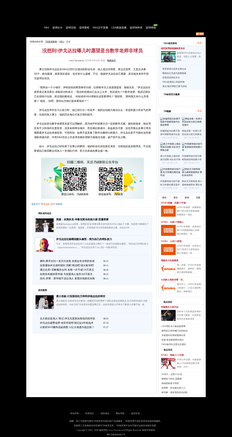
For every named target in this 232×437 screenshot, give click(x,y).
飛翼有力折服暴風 (169, 260)
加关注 (175, 101)
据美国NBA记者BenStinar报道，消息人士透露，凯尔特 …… (189, 56)
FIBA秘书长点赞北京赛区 (173, 344)
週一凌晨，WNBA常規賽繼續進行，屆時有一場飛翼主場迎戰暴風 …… (189, 269)
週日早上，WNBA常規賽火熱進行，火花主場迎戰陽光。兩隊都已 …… (189, 288)
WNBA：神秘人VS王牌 (172, 355)
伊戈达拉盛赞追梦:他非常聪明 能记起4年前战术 (66, 323)
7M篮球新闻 (51, 41)
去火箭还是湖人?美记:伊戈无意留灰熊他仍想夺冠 (67, 318)
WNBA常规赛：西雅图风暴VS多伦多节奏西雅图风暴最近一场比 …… (189, 211)
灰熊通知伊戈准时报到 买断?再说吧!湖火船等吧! (67, 265)
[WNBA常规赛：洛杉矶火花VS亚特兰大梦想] (168, 249)
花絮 (198, 197)
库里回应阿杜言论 (171, 77)
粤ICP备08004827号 (116, 434)
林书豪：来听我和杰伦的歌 (174, 392)
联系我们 (89, 413)
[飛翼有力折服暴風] (168, 268)
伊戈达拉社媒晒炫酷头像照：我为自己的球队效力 (84, 239)
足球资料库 (125, 2)
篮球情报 (151, 27)
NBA (46, 27)
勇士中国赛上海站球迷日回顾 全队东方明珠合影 (170, 159)
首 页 (37, 27)
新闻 (187, 197)
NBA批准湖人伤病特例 (173, 82)
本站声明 (74, 413)
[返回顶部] (228, 416)
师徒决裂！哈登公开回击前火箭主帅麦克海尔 (192, 134)
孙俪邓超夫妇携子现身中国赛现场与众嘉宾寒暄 (170, 134)
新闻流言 (73, 34)
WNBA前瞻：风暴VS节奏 (173, 203)
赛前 (164, 197)
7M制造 (37, 34)
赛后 (175, 197)
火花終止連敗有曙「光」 (173, 279)
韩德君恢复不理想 (170, 383)
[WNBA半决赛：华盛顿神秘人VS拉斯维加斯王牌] (168, 363)
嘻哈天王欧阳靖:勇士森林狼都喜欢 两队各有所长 (192, 184)
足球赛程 (65, 2)
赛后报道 (61, 34)
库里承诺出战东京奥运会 (174, 69)
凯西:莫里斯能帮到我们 (172, 340)
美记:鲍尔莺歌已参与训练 (174, 86)
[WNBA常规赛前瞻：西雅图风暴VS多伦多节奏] (168, 211)
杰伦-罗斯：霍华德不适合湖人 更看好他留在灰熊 (67, 278)
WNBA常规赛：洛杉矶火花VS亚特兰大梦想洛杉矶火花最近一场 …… (189, 249)
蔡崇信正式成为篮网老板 (174, 73)
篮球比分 (57, 27)
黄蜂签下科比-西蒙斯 (171, 379)
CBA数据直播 (119, 27)
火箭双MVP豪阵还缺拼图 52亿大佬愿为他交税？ (67, 327)
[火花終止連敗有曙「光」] (168, 288)
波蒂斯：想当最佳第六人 (173, 388)
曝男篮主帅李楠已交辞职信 (174, 331)
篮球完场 (71, 27)
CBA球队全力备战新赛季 (173, 326)
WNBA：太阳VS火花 (171, 374)
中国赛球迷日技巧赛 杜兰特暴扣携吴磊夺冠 (170, 184)
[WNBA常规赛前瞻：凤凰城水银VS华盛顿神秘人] (168, 230)
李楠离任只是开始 (169, 307)
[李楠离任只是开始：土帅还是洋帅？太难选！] (168, 315)
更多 (199, 43)
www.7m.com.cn (76, 60)
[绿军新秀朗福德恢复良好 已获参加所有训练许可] (168, 56)
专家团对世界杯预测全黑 (173, 335)
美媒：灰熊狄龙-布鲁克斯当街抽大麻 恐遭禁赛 (82, 219)
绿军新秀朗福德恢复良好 (173, 48)
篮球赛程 (84, 27)
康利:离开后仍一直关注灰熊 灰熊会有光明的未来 (67, 261)
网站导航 (120, 413)
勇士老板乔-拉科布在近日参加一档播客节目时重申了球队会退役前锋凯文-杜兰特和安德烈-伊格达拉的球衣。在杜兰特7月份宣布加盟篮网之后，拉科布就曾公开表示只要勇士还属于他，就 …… (102, 304)
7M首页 (32, 2)
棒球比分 (76, 2)
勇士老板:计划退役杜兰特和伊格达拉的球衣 (80, 296)
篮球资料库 (136, 27)
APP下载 (138, 2)
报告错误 (105, 413)
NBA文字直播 (100, 27)
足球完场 (54, 2)
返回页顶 (135, 413)
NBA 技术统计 (101, 34)
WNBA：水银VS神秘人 (172, 222)
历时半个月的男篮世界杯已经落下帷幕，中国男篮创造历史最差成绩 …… (189, 315)
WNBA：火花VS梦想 (171, 241)
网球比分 (102, 2)
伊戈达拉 (45, 204)
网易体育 (111, 60)
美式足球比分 (89, 2)
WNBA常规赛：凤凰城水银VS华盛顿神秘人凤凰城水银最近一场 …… (189, 230)
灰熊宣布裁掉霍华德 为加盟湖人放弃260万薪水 (66, 274)
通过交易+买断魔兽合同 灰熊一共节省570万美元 (67, 269)
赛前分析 (49, 34)
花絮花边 (86, 34)
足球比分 (42, 2)
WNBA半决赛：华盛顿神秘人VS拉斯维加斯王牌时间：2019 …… (189, 363)
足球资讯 (113, 2)
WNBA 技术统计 (119, 34)
